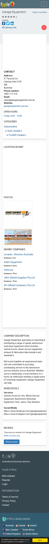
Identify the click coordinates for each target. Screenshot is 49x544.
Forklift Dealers (17, 135)
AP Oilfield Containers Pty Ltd (19, 285)
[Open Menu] (44, 4)
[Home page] (7, 4)
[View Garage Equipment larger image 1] (18, 214)
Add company (8, 476)
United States (31, 534)
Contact (5, 505)
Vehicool (8, 270)
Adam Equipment (13, 262)
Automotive (10, 126)
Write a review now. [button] (12, 436)
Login (4, 484)
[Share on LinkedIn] (12, 23)
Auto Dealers (14, 130)
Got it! (40, 540)
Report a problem (40, 12)
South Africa (28, 529)
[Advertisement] (24, 52)
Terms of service (10, 497)
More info (27, 542)
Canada (21, 525)
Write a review (12, 442)
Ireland (32, 525)
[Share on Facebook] (3, 23)
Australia (9, 525)
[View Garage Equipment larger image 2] (18, 237)
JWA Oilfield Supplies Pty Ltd (19, 277)
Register (6, 480)
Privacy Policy (9, 501)
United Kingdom (13, 534)
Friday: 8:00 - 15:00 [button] (13, 116)
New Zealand (11, 529)
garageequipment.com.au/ (16, 106)
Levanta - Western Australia (18, 254)
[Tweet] (8, 23)
